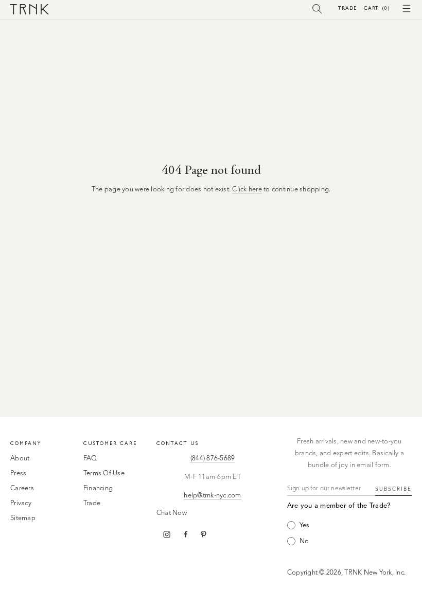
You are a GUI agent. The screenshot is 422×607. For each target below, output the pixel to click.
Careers (22, 488)
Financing (98, 488)
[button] (317, 8)
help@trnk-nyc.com (212, 495)
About (19, 458)
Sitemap (23, 518)
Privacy (20, 503)
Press (18, 473)
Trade (347, 8)
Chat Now (171, 513)
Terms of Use (104, 473)
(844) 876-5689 (212, 458)
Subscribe (393, 489)
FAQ (90, 458)
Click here (247, 189)
